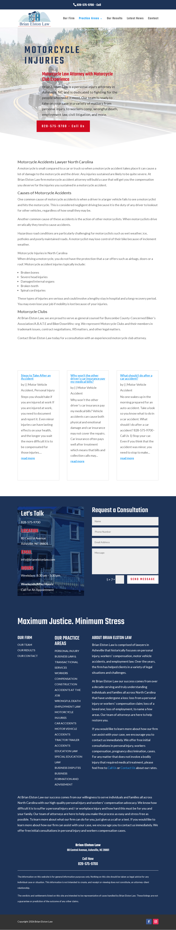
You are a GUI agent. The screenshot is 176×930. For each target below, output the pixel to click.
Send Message (143, 579)
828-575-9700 (88, 864)
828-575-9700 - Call (89, 5)
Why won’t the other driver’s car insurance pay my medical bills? (87, 378)
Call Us (112, 768)
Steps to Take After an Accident (36, 376)
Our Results (115, 19)
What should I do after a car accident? (136, 376)
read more (28, 458)
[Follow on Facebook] (149, 921)
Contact (153, 19)
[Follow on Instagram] (155, 921)
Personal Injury (44, 390)
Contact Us (127, 768)
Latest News (135, 19)
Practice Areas (89, 19)
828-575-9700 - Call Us (63, 126)
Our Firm (69, 19)
